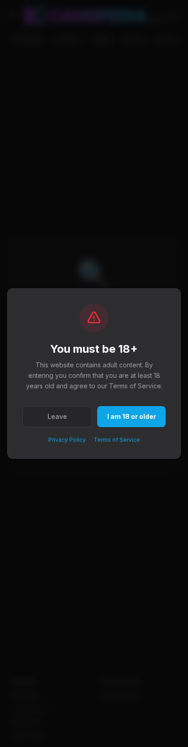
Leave (57, 416)
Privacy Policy (67, 439)
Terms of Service (117, 439)
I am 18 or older (131, 416)
